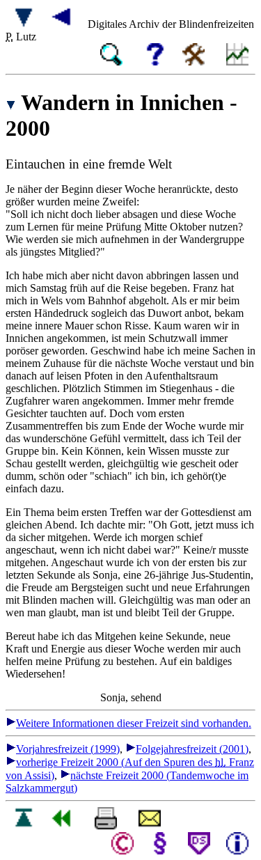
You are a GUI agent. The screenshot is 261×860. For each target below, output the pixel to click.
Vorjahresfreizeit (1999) (68, 749)
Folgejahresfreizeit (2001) (192, 749)
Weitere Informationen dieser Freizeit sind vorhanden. (133, 723)
